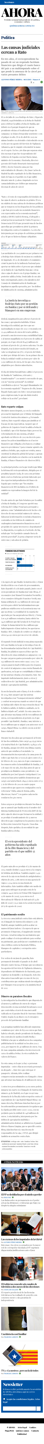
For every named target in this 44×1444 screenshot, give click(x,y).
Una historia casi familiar (14, 1334)
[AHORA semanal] (22, 12)
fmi (37, 1141)
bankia (27, 1141)
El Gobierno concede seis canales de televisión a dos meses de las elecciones (20, 1285)
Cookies (32, 1427)
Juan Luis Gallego (11, 1290)
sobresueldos (7, 1149)
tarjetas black (22, 1144)
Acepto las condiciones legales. (20, 1399)
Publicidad (22, 1434)
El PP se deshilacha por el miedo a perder (21, 1194)
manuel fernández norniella (12, 1146)
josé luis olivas (32, 1144)
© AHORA (11, 1427)
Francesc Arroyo (11, 1337)
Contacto (29, 26)
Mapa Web (9, 1431)
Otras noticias (13, 1162)
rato (22, 1141)
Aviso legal (22, 1427)
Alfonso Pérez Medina (11, 79)
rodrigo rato (15, 1141)
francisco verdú (29, 1146)
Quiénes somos (17, 26)
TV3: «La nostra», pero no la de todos (19, 1370)
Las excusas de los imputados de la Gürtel (21, 1239)
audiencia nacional (9, 1144)
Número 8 (36, 79)
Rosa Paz (7, 1197)
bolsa (33, 1141)
